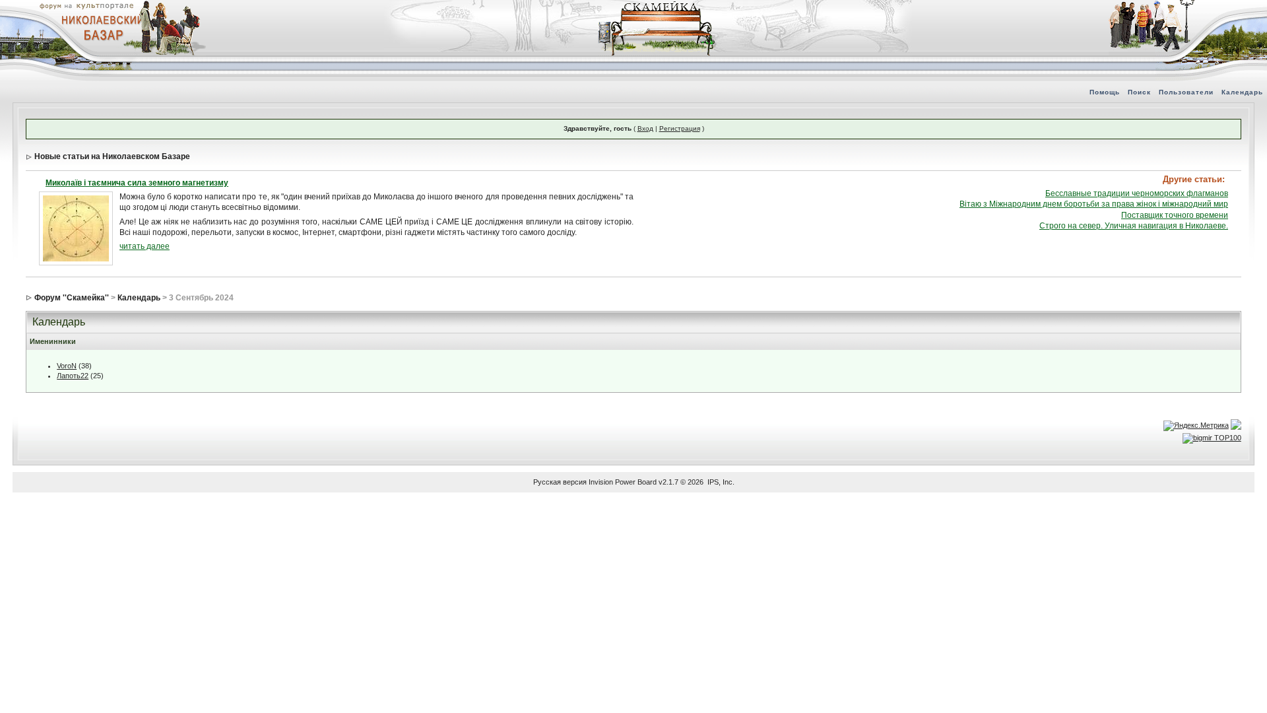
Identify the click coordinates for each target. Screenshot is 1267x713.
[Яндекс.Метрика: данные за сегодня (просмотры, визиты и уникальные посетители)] (1196, 426)
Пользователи (1186, 92)
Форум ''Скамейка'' (71, 297)
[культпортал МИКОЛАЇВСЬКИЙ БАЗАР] (99, 27)
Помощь (1104, 92)
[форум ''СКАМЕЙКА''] (657, 6)
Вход (645, 128)
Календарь (1242, 92)
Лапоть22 (72, 376)
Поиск (1139, 92)
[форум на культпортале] (85, 5)
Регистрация (679, 128)
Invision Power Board (623, 482)
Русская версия (560, 482)
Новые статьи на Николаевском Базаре (112, 156)
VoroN (67, 366)
